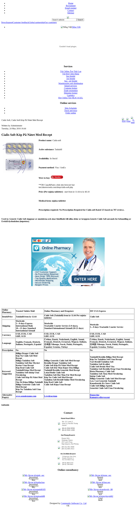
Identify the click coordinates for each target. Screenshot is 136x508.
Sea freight (70, 76)
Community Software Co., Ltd (73, 503)
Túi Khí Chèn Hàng (70, 74)
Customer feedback (21, 22)
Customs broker (70, 88)
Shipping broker (70, 93)
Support (9, 22)
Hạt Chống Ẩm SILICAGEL (70, 98)
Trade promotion (71, 90)
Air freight (70, 78)
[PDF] (124, 121)
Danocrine (94, 395)
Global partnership (36, 22)
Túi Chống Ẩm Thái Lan (70, 71)
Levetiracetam (50, 396)
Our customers (50, 22)
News (3, 22)
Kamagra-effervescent (100, 397)
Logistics (71, 95)
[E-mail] (133, 122)
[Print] (128, 121)
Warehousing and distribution (70, 83)
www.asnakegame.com (26, 396)
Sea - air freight (70, 81)
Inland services (70, 86)
